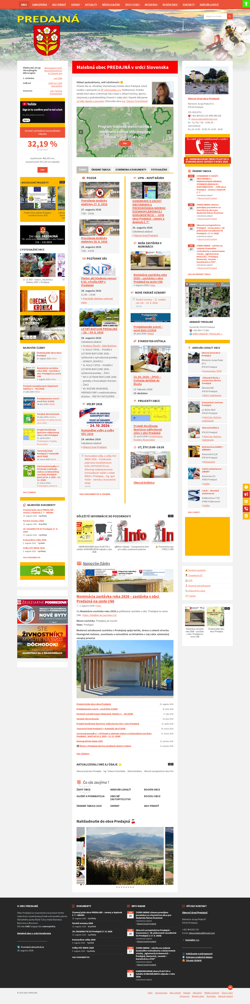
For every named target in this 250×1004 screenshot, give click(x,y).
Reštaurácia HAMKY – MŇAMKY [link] (213, 448)
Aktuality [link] (197, 992)
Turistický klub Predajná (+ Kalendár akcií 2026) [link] (101, 728)
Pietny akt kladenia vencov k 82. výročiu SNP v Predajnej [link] (98, 281)
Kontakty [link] (211, 996)
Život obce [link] (84, 789)
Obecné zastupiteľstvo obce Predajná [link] (110, 771)
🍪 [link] (183, 960)
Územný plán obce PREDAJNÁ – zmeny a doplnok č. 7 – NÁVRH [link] (39, 511)
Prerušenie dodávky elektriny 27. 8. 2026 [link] (94, 202)
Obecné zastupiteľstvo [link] (120, 798)
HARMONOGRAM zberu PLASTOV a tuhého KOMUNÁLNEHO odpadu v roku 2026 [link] (155, 974)
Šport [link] (53, 459)
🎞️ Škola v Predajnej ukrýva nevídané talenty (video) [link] (104, 746)
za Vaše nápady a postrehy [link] (90, 101)
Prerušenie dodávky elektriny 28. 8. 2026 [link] (94, 239)
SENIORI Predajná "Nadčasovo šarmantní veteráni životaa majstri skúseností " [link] (124, 132)
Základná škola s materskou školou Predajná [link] (211, 380)
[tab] (81, 884)
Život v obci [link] (227, 992)
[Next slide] (170, 856)
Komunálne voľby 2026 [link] (34, 540)
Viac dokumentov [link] (31, 557)
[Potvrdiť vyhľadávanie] (230, 16)
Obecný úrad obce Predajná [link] (203, 98)
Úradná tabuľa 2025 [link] (89, 806)
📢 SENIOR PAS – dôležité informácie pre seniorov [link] (169, 548)
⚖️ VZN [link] (188, 580)
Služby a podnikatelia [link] (90, 796)
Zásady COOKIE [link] (194, 960)
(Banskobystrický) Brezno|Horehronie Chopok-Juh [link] (53, 71)
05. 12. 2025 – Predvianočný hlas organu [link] (37, 279)
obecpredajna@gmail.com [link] (204, 119)
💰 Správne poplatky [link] (195, 570)
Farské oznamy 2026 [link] (33, 520)
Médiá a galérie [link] (211, 992)
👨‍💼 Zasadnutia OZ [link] (194, 575)
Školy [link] (206, 395)
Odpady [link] (114, 806)
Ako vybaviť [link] (151, 806)
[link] (246, 4)
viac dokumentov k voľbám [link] (94, 494)
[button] (81, 132)
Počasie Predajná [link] (191, 551)
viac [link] (192, 940)
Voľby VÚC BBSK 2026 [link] (34, 548)
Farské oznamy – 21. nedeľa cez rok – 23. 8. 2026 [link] (151, 301)
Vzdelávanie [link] (215, 395)
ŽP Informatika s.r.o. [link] (111, 90)
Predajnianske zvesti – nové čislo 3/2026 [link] (148, 328)
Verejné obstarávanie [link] (88, 718)
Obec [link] (152, 285)
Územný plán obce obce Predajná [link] (94, 704)
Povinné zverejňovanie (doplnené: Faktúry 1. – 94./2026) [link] (105, 714)
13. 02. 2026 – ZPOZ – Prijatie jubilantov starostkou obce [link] (154, 771)
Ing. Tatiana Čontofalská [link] (134, 101)
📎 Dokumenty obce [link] (195, 590)
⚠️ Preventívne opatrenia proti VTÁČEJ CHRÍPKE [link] (94, 548)
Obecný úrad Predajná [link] (95, 447)
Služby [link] (206, 483)
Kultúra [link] (217, 417)
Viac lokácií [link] (194, 512)
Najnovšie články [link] (96, 563)
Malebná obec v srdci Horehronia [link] (34, 933)
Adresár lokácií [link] (225, 996)
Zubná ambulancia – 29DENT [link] (212, 470)
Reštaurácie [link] (209, 461)
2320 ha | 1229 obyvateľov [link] (55, 84)
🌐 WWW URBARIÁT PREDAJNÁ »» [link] (205, 334)
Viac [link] (43, 169)
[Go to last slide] (79, 856)
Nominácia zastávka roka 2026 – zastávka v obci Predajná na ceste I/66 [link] (150, 278)
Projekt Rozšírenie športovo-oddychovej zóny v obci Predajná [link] (148, 429)
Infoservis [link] (53, 486)
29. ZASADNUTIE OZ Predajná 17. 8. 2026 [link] (40, 530)
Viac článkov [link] (83, 753)
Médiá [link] (151, 333)
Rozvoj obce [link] (149, 439)
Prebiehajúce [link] (155, 436)
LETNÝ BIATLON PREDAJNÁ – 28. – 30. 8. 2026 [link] (99, 330)
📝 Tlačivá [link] (190, 596)
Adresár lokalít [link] (120, 789)
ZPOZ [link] (219, 371)
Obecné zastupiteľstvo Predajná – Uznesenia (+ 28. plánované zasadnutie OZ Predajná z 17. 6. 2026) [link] (211, 229)
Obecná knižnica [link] (144, 482)
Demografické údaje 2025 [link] (90, 741)
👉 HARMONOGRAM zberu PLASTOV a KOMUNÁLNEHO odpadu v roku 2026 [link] (207, 160)
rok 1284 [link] (58, 78)
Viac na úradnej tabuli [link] (199, 274)
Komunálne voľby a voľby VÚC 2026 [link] (97, 432)
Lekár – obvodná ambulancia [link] (210, 492)
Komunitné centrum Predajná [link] (212, 404)
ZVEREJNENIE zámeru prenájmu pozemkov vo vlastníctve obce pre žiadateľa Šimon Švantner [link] (210, 208)
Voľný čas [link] (207, 417)
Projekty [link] (138, 439)
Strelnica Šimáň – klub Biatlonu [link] (99, 345)
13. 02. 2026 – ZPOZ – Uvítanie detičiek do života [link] (147, 380)
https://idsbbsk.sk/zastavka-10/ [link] (99, 615)
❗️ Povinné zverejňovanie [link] (198, 585)
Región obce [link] (152, 789)
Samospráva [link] (209, 371)
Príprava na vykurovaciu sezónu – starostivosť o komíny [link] (132, 548)
